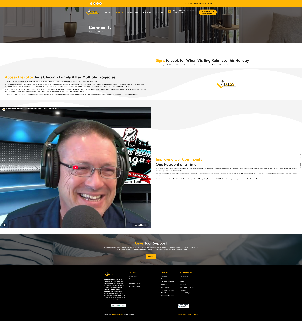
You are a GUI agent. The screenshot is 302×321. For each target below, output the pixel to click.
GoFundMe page (199, 179)
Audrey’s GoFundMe (181, 249)
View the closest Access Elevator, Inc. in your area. (198, 3)
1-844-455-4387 (178, 12)
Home (90, 31)
